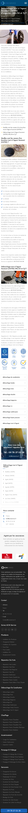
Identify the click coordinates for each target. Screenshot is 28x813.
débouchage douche (9, 394)
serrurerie (4, 767)
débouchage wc (7, 406)
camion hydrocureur (8, 742)
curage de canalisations (9, 739)
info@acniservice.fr (14, 456)
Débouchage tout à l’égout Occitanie (10, 19)
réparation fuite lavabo (9, 664)
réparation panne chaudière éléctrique (13, 727)
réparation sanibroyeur (9, 675)
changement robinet (8, 642)
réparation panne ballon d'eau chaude (14, 682)
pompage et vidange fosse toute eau (13, 759)
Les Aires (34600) (10, 498)
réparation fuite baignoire (10, 669)
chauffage (5, 715)
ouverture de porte (8, 779)
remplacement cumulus (9, 655)
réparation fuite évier (9, 667)
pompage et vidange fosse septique (13, 757)
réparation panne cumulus (10, 680)
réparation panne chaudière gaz (12, 722)
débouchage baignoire (10, 400)
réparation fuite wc (8, 672)
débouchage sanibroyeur (10, 412)
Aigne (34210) (9, 491)
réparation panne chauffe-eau (11, 677)
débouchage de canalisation (11, 377)
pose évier (6, 647)
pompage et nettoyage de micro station (14, 762)
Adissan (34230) (9, 476)
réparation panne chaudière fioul (12, 725)
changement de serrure (9, 772)
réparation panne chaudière (11, 720)
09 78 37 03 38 (14, 810)
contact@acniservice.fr (9, 620)
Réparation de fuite (8, 660)
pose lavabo (6, 650)
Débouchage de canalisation (11, 688)
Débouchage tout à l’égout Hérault (10, 21)
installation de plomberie (9, 639)
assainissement (6, 735)
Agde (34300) (9, 479)
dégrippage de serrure (9, 777)
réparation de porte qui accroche (12, 795)
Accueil (3, 16)
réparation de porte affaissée (11, 792)
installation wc (7, 652)
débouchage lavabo (9, 383)
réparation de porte (8, 790)
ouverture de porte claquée (11, 784)
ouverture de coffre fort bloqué (12, 802)
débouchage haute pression (11, 417)
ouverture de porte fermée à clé (12, 787)
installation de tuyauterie (9, 644)
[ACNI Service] (8, 3)
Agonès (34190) (9, 487)
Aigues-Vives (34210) (11, 495)
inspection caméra (8, 745)
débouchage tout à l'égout (11, 423)
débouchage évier (8, 389)
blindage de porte (8, 797)
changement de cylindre (10, 774)
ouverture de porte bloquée (11, 782)
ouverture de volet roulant (10, 800)
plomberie (4, 635)
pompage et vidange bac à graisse (13, 754)
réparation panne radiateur (10, 730)
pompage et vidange (8, 750)
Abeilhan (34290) (10, 472)
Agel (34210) (9, 483)
